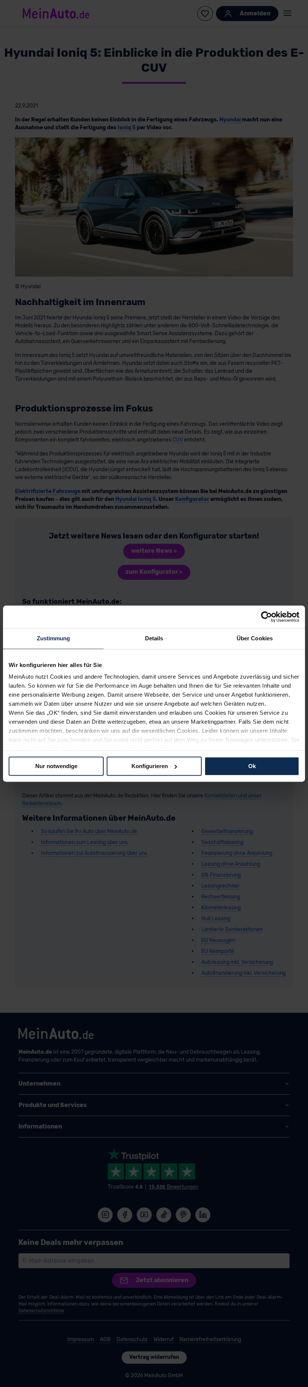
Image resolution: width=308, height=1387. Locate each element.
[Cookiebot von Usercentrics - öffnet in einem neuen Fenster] (266, 616)
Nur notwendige (56, 766)
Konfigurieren (149, 766)
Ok (252, 766)
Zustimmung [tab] (53, 638)
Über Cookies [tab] (255, 638)
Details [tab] (154, 638)
